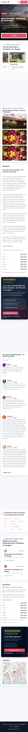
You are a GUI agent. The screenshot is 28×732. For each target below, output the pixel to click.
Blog (16, 724)
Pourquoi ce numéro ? (19, 597)
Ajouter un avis (7, 472)
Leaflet (13, 683)
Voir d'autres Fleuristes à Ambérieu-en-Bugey (13, 272)
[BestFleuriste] (7, 2)
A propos (5, 724)
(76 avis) (10, 23)
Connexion (24, 2)
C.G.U (10, 726)
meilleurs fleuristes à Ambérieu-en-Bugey (12, 242)
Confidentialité (21, 724)
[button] (14, 672)
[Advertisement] (14, 89)
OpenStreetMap (19, 683)
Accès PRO (16, 726)
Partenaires (11, 724)
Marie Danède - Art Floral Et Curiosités (14, 619)
